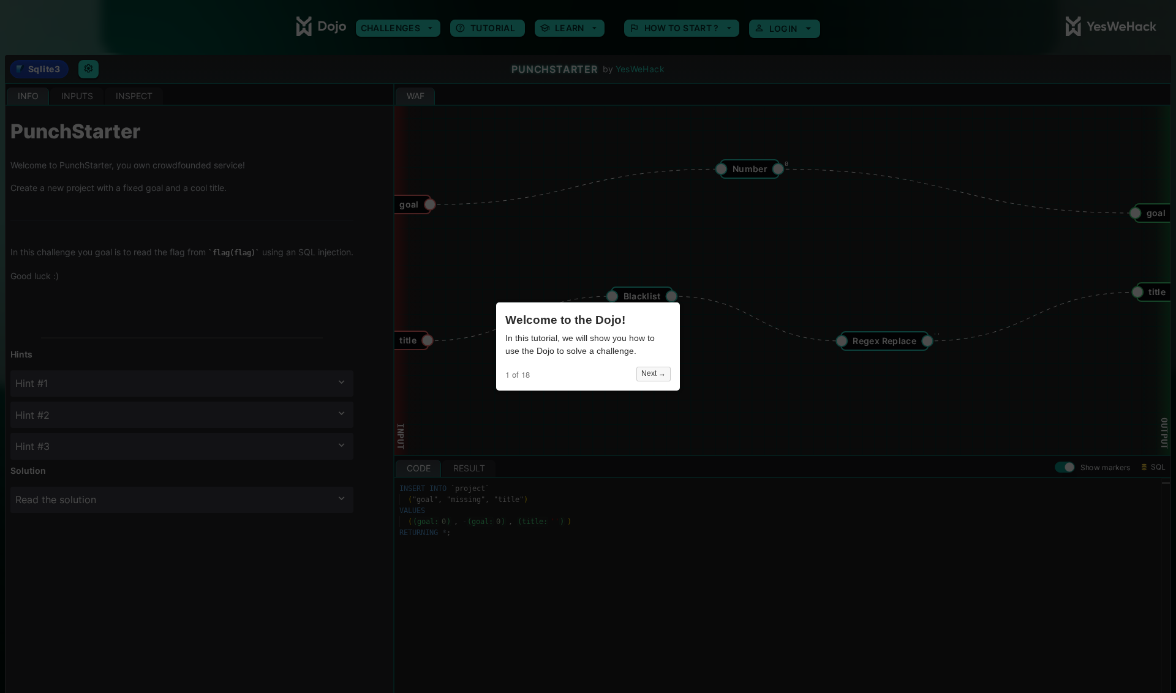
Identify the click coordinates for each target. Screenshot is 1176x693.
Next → (653, 373)
